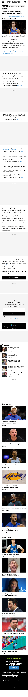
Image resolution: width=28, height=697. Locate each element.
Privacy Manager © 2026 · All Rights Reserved (10, 674)
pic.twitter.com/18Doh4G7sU (9, 149)
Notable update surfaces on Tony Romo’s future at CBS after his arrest (9, 614)
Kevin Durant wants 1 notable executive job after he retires (14, 508)
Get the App (14, 668)
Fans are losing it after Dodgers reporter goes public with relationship (9, 594)
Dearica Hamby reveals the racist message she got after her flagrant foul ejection (16, 367)
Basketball (4, 6)
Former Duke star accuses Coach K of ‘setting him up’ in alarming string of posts (10, 575)
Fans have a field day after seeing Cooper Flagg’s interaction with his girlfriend (10, 555)
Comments (21, 16)
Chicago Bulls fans (20, 6)
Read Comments (15, 277)
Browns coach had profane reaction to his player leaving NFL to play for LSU (15, 373)
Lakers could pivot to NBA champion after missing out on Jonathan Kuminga (10, 486)
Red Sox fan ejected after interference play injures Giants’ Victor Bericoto (9, 652)
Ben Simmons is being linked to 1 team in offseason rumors (13, 348)
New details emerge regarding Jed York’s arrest (14, 633)
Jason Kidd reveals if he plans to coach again (11, 444)
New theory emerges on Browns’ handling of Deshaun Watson (14, 354)
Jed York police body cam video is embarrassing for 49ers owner (14, 361)
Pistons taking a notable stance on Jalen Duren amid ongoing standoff (9, 422)
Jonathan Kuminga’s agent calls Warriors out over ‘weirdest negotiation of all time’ (10, 529)
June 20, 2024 (20, 85)
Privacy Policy (16, 318)
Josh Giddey (5, 8)
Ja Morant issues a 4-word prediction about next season (13, 464)
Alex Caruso (11, 6)
